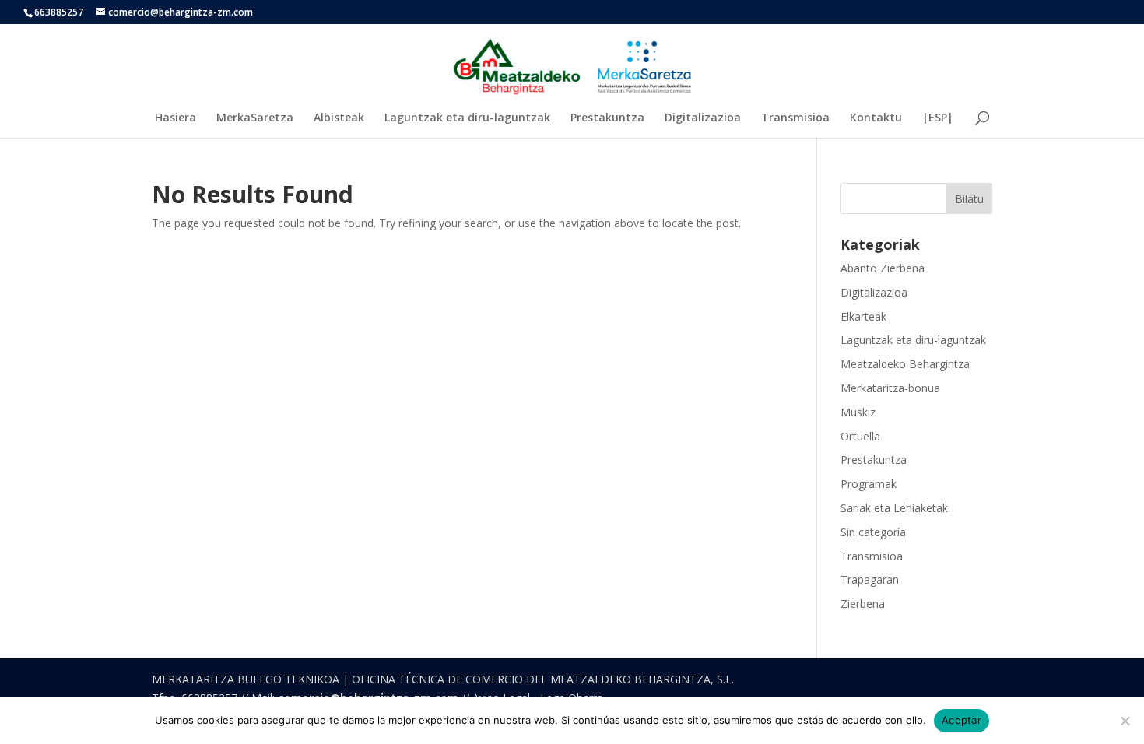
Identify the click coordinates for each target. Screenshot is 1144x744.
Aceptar (961, 720)
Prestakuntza (607, 118)
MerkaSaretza (254, 118)
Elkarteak (863, 316)
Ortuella (860, 436)
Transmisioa (795, 118)
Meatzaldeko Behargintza (905, 363)
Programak (868, 483)
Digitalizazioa (703, 118)
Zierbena (862, 603)
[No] (1124, 720)
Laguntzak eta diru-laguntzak (467, 118)
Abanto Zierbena (882, 268)
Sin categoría (873, 532)
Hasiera (175, 118)
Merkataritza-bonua (890, 388)
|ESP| (937, 118)
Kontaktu (876, 118)
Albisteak (339, 118)
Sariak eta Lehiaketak (894, 507)
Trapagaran (869, 579)
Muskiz (858, 412)
